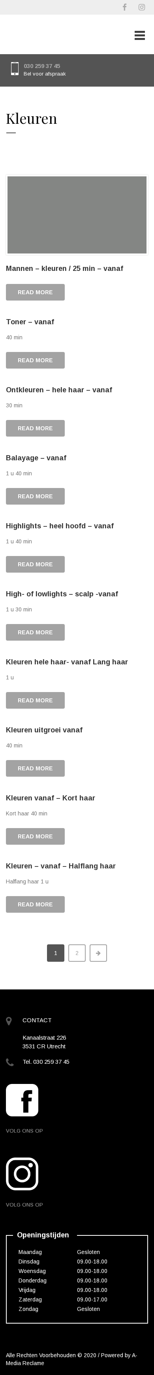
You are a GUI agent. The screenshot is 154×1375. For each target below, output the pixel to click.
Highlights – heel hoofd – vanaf (60, 526)
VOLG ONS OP (24, 1131)
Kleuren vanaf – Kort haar (50, 798)
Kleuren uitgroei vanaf (44, 730)
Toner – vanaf (30, 322)
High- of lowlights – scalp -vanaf (62, 594)
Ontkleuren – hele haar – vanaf (59, 390)
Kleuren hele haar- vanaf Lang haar (67, 662)
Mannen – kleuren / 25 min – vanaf (64, 268)
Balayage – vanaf (36, 458)
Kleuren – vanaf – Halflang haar (61, 866)
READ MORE (35, 292)
